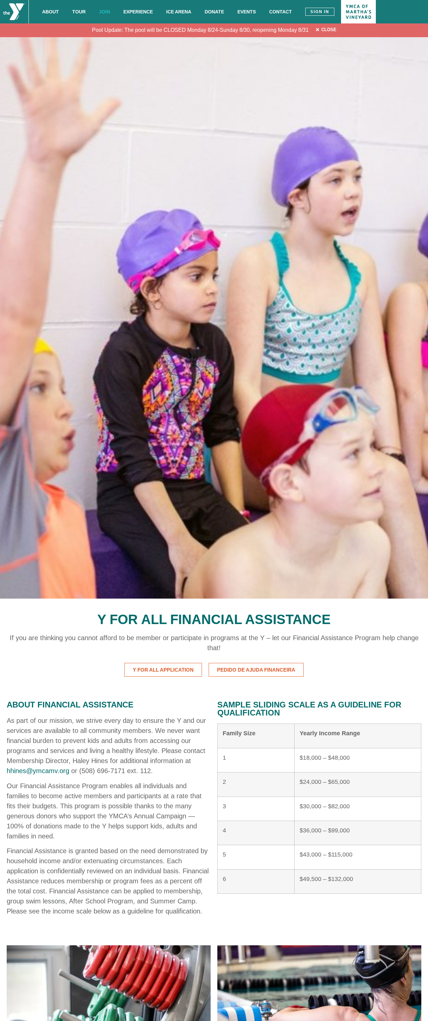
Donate (214, 11)
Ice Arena (178, 11)
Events (246, 11)
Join (104, 11)
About (50, 11)
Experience (138, 11)
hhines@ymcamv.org (38, 770)
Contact (280, 11)
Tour (79, 11)
